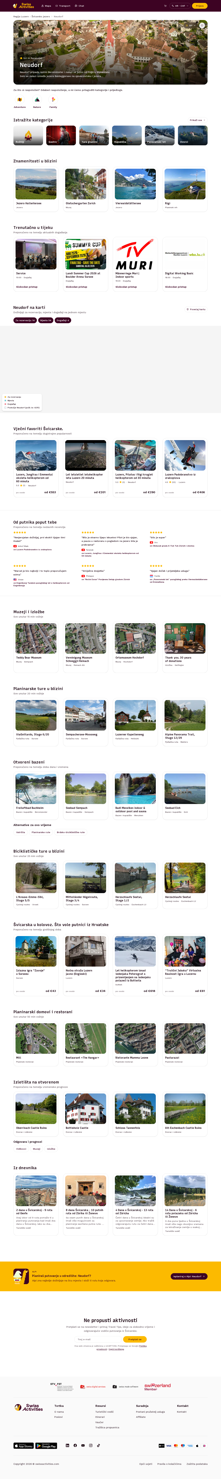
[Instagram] (90, 1445)
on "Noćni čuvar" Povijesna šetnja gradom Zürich (106, 579)
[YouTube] (83, 1445)
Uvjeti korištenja (116, 1349)
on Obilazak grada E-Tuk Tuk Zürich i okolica (172, 546)
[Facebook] (75, 1445)
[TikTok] (98, 1445)
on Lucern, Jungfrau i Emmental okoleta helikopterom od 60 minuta (110, 554)
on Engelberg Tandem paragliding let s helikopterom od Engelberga (41, 584)
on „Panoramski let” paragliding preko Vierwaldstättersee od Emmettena (178, 580)
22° (190, 25)
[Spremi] (202, 25)
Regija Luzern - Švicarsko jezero (31, 16)
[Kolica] (165, 6)
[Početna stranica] (25, 6)
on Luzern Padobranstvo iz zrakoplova (32, 549)
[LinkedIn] (67, 1445)
